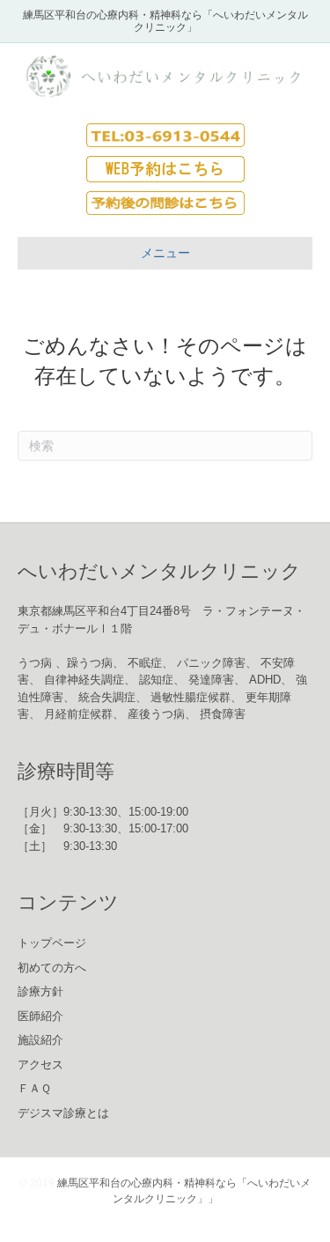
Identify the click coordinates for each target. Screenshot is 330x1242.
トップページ (52, 943)
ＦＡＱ (34, 1088)
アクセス (40, 1064)
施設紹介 (40, 1039)
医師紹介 (40, 1016)
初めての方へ (52, 967)
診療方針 (40, 991)
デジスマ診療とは (63, 1113)
